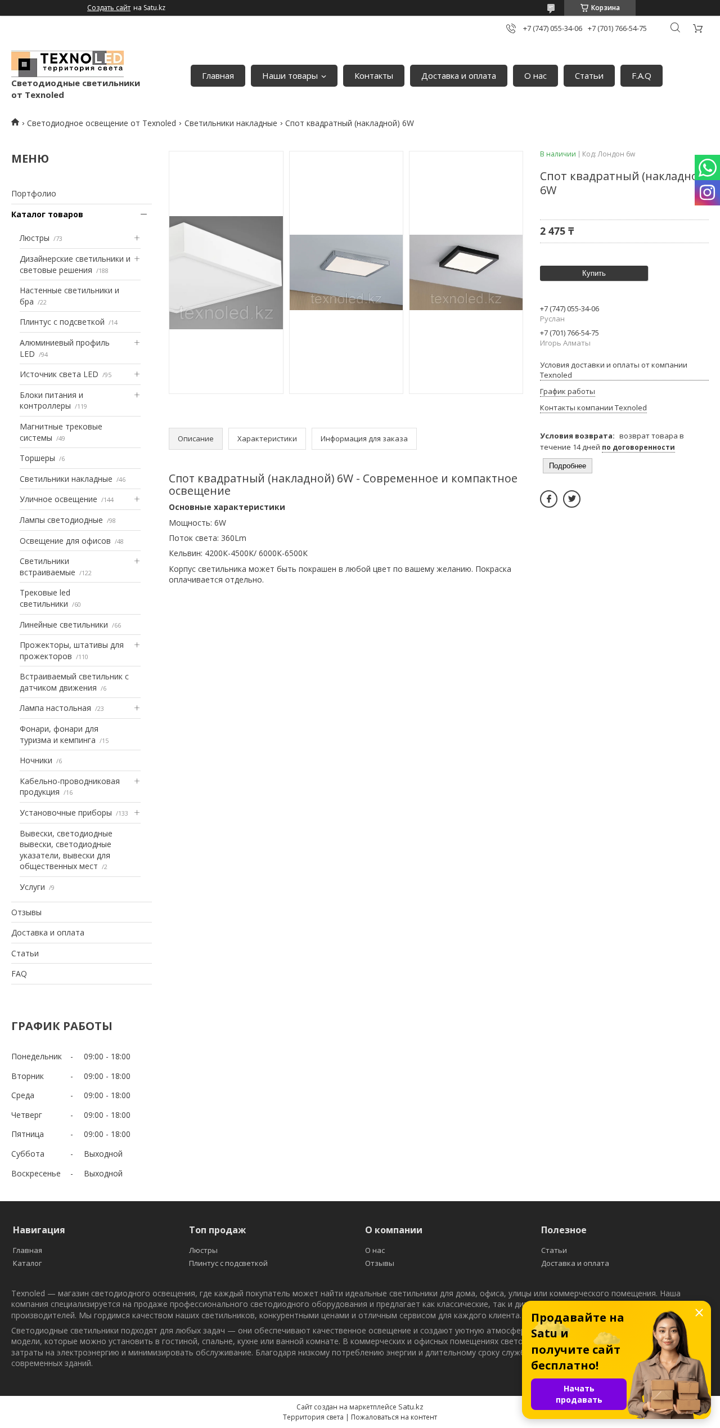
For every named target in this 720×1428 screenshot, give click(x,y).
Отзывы (26, 912)
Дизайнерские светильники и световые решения (75, 264)
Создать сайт (108, 8)
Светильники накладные (230, 123)
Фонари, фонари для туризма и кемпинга (59, 734)
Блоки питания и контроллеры (51, 400)
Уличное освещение (58, 499)
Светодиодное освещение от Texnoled (101, 123)
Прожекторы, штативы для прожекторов (72, 650)
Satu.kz (411, 1407)
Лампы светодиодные (61, 519)
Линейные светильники (64, 624)
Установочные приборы (66, 812)
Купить (594, 273)
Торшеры (37, 458)
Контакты (373, 75)
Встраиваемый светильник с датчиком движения (74, 682)
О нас (535, 75)
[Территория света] (67, 64)
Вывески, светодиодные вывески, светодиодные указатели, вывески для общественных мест (66, 850)
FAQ (19, 973)
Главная (218, 75)
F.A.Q (641, 75)
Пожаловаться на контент (394, 1417)
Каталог (27, 1263)
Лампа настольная (55, 707)
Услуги (32, 886)
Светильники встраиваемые (47, 567)
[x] (571, 499)
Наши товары (290, 75)
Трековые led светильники (45, 598)
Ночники (36, 760)
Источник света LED (59, 374)
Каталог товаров (47, 214)
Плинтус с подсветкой (62, 321)
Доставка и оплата (458, 75)
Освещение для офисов (65, 540)
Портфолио (33, 193)
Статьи (589, 75)
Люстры (35, 237)
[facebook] (548, 499)
